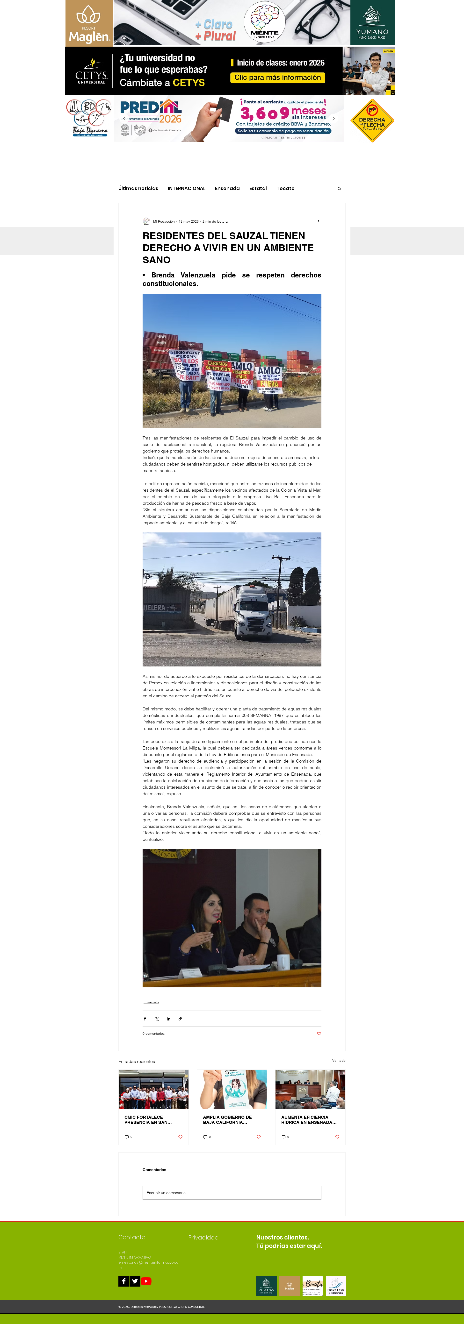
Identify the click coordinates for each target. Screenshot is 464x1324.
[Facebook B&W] (123, 1281)
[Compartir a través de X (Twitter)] (156, 1018)
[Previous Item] (124, 118)
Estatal (258, 188)
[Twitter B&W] (135, 1281)
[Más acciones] (318, 221)
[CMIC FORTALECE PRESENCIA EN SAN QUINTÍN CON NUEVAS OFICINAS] (153, 1089)
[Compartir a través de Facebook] (145, 1018)
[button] (339, 188)
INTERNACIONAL (186, 188)
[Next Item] (333, 118)
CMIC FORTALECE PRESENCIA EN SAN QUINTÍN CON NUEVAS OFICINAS (148, 1120)
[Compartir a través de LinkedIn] (168, 1018)
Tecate (285, 188)
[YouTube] (146, 1281)
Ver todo (339, 1060)
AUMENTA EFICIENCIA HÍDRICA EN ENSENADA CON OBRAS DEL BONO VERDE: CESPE (306, 1120)
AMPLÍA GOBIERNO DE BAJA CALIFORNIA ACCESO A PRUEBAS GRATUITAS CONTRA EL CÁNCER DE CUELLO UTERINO (228, 1120)
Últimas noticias (138, 188)
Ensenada (227, 188)
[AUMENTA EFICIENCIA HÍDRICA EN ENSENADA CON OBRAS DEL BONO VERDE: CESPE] (310, 1089)
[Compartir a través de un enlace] (180, 1018)
